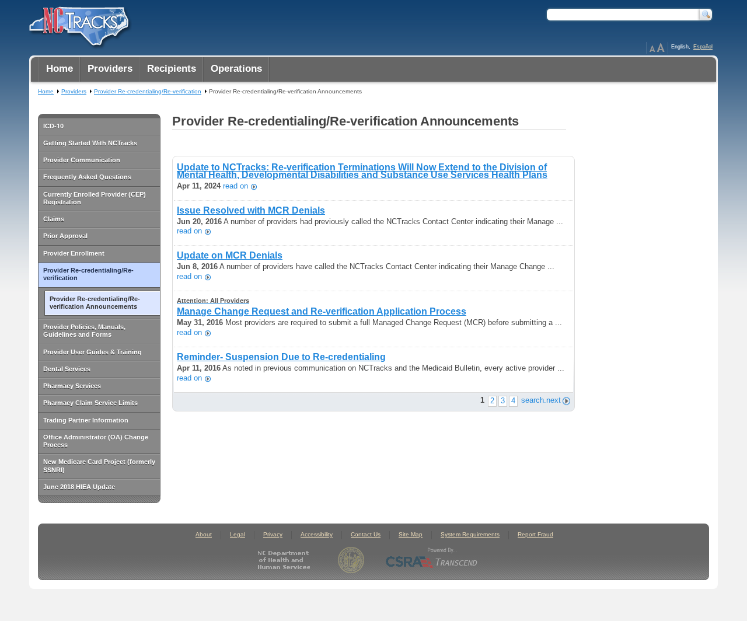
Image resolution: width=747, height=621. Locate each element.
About (204, 534)
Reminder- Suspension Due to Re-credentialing (281, 357)
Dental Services (66, 368)
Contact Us (366, 534)
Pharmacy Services (72, 385)
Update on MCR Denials (229, 255)
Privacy (272, 534)
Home (46, 91)
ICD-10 (53, 126)
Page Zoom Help (657, 48)
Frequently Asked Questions (87, 176)
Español (703, 47)
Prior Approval (65, 235)
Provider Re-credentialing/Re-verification (88, 274)
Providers (73, 91)
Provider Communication (81, 159)
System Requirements (470, 534)
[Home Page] (77, 24)
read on (235, 186)
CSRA (432, 560)
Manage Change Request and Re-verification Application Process (321, 306)
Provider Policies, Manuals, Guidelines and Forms (84, 330)
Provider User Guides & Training (92, 351)
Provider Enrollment (73, 253)
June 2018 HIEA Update (79, 486)
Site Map (411, 534)
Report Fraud (535, 534)
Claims (53, 218)
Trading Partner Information (85, 420)
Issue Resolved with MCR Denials (251, 210)
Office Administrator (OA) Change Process (95, 441)
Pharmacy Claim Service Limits (90, 402)
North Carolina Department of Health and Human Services (286, 560)
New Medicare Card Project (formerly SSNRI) (99, 465)
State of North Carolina (351, 560)
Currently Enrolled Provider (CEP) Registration (94, 198)
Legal (237, 534)
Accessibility (317, 534)
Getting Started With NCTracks (90, 142)
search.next (541, 400)
